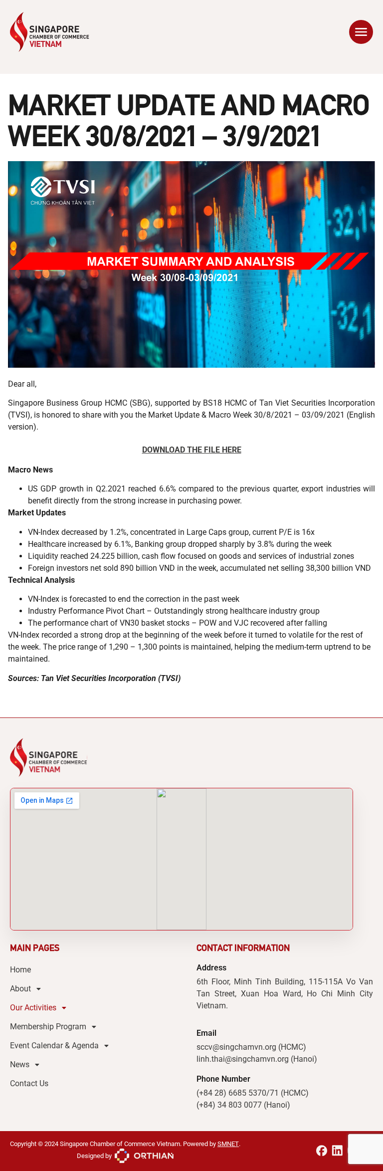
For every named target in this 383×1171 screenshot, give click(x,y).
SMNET (228, 1144)
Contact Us (29, 1083)
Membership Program (48, 1026)
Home (20, 969)
